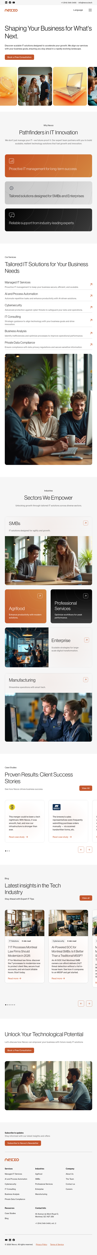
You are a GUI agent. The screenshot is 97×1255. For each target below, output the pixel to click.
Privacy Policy (41, 1244)
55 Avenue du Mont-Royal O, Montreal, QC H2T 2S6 (46, 1215)
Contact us (70, 1184)
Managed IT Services (13, 1174)
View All (86, 788)
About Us (69, 1174)
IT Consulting (10, 1189)
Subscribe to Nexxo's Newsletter (22, 1143)
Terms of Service (57, 1244)
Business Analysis (12, 1194)
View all (86, 898)
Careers (69, 1189)
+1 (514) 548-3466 (68, 3)
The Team (70, 1179)
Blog (6, 1218)
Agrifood (38, 1174)
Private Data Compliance (15, 1199)
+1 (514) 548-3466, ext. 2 (45, 1223)
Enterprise (39, 1189)
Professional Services (44, 1184)
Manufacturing (41, 1194)
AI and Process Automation (16, 1179)
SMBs (37, 1179)
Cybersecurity (10, 1184)
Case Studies (10, 1213)
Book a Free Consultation (19, 57)
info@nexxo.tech (85, 3)
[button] (78, 10)
